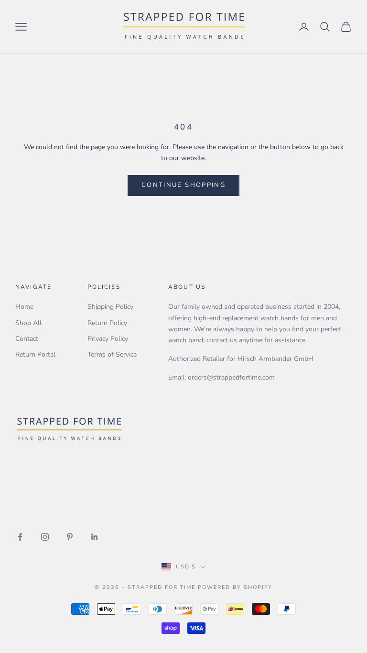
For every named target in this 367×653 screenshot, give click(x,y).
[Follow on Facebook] (20, 537)
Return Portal (35, 354)
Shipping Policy (110, 306)
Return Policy (107, 322)
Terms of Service (112, 354)
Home (24, 306)
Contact (26, 338)
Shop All (28, 322)
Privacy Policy (107, 338)
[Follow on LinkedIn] (94, 537)
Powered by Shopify (235, 587)
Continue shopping (183, 185)
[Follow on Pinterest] (70, 537)
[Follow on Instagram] (45, 537)
